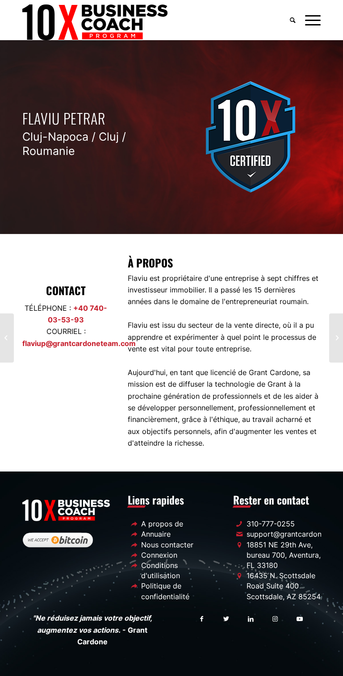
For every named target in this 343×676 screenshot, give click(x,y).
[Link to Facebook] (201, 618)
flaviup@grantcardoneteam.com (79, 343)
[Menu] (311, 20)
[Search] (293, 20)
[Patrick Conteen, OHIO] (336, 338)
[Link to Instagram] (275, 618)
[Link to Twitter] (226, 618)
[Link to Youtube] (300, 618)
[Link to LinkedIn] (250, 618)
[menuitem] (293, 20)
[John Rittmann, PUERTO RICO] (7, 338)
